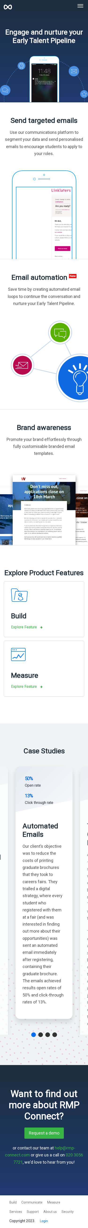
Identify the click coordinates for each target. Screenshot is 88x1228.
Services (15, 1212)
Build (13, 1202)
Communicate (31, 1202)
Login (44, 1221)
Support (33, 1212)
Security (67, 1212)
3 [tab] (47, 1034)
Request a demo (44, 1133)
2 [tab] (40, 1034)
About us (50, 1212)
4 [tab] (54, 1034)
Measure (53, 1202)
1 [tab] (33, 1034)
